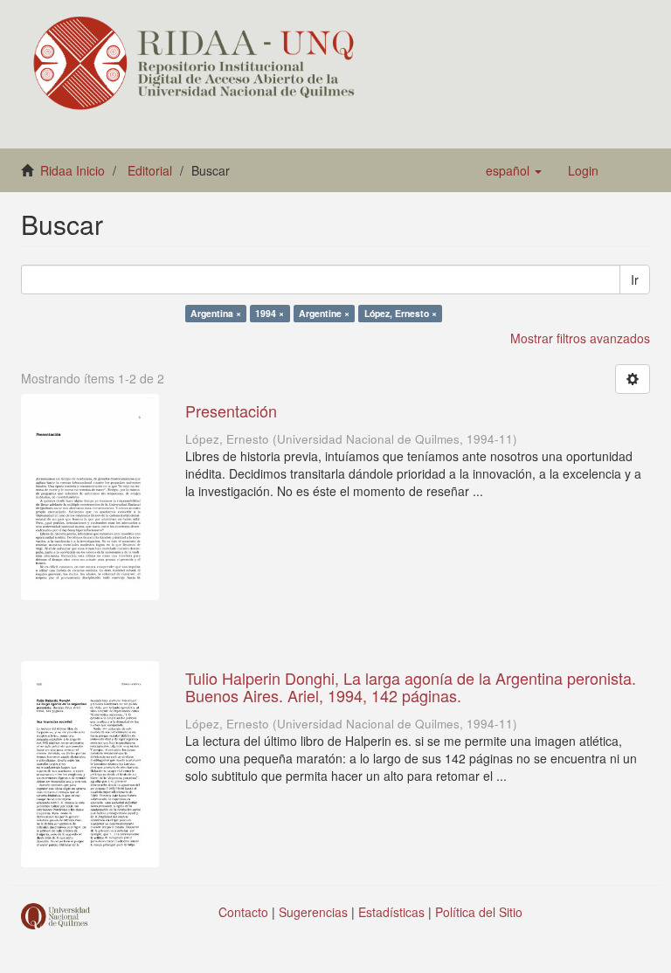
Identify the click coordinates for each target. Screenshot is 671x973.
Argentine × (324, 313)
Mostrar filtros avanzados (580, 338)
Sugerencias (313, 912)
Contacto (243, 912)
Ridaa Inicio (72, 170)
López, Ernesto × (400, 313)
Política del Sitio (478, 912)
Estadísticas (391, 912)
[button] (514, 170)
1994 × (269, 313)
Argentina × (215, 313)
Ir (635, 279)
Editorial (150, 170)
